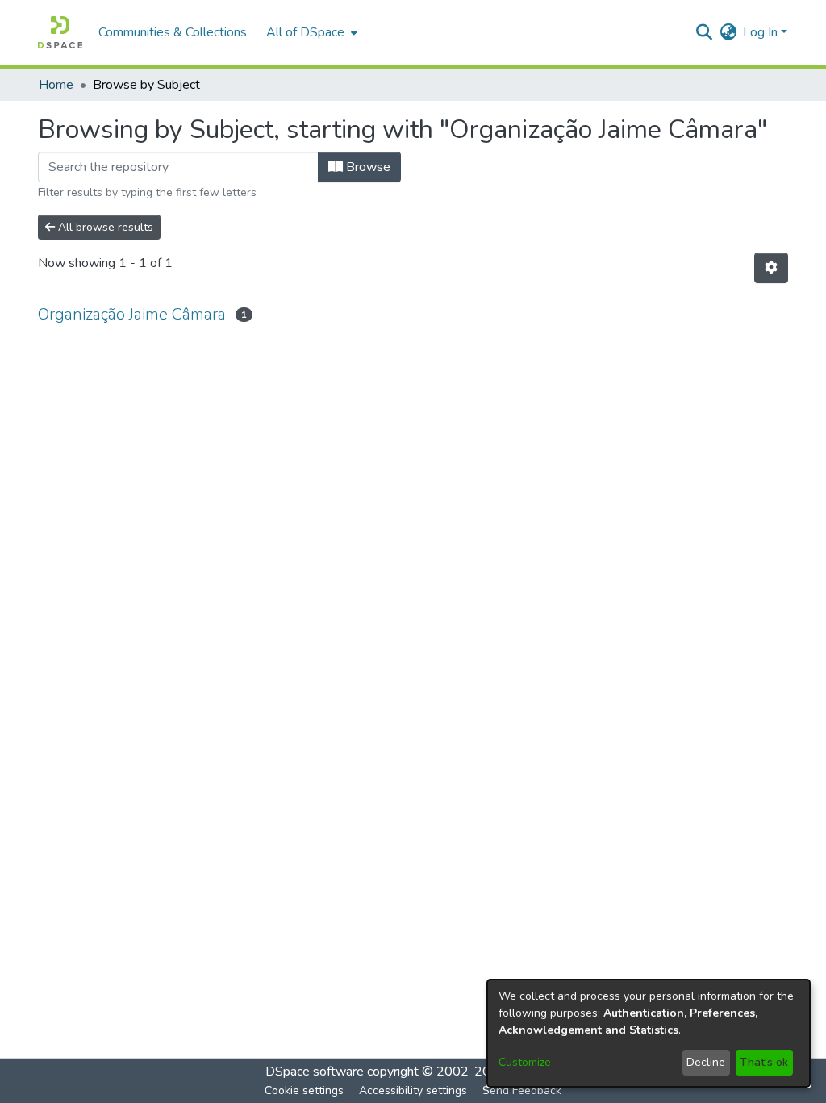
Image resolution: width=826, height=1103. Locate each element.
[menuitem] (310, 32)
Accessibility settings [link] (413, 1090)
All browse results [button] (104, 227)
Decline (705, 1062)
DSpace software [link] (314, 1071)
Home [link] (56, 85)
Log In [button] (762, 32)
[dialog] (648, 1033)
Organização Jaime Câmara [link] (132, 314)
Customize (525, 1062)
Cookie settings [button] (304, 1090)
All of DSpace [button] (305, 32)
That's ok (764, 1062)
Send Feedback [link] (521, 1090)
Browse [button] (366, 167)
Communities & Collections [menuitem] (172, 32)
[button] (60, 32)
